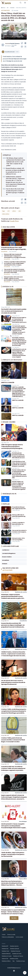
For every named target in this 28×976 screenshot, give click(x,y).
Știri (7, 7)
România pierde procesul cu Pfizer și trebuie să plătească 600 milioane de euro (18, 455)
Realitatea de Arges (20, 961)
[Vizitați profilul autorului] (2, 44)
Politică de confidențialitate (8, 937)
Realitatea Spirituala (14, 948)
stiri (8, 211)
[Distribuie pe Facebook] (25, 43)
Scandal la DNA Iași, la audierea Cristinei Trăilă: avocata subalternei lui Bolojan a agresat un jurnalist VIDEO (13, 769)
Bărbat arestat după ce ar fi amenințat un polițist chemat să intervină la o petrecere (19, 320)
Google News (14, 221)
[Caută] (20, 3)
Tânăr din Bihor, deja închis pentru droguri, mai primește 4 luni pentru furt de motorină (12, 854)
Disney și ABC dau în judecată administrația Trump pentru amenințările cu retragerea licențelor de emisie (15, 256)
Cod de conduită (19, 937)
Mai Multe (14, 918)
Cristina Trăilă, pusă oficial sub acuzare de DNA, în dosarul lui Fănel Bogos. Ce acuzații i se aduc (13, 740)
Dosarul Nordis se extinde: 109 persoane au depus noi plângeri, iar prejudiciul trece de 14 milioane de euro (15, 171)
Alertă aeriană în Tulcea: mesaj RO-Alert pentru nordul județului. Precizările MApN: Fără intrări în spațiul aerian (14, 826)
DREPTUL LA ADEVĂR (7, 382)
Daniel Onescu (15, 43)
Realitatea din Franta (16, 953)
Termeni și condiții (11, 934)
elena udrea (5, 214)
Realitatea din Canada (6, 956)
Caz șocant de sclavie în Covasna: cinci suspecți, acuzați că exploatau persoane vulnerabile (14, 271)
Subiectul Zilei (5, 958)
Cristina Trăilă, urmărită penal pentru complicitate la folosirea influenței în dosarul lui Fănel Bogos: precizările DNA (13, 712)
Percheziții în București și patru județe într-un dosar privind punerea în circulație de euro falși (13, 311)
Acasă (4, 7)
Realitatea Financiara (15, 951)
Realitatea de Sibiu (14, 958)
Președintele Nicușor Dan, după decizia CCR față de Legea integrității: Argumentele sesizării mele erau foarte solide (13, 250)
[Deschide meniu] (25, 3)
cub (19, 211)
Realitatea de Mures (6, 961)
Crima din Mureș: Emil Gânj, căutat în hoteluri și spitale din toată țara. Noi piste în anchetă (19, 464)
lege (3, 211)
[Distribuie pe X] (25, 46)
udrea (14, 211)
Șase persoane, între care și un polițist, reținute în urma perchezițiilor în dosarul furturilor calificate (14, 279)
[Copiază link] (22, 43)
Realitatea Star (5, 948)
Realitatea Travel (5, 951)
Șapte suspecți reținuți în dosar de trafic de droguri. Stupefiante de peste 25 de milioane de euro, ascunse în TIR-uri (14, 798)
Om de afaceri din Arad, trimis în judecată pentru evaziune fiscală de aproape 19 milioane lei (15, 191)
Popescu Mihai (23, 878)
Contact (3, 934)
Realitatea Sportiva (14, 946)
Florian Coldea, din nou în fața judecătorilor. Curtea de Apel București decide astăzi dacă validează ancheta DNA (19, 474)
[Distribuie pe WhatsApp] (22, 46)
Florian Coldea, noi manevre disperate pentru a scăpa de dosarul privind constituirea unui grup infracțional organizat (19, 485)
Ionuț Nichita (23, 620)
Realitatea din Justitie (21, 592)
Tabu (13, 961)
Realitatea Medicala (6, 953)
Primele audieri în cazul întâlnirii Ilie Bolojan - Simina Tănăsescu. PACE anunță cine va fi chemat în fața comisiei (13, 912)
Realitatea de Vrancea (18, 956)
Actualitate (12, 7)
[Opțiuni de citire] (24, 972)
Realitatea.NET (5, 946)
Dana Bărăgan (23, 821)
